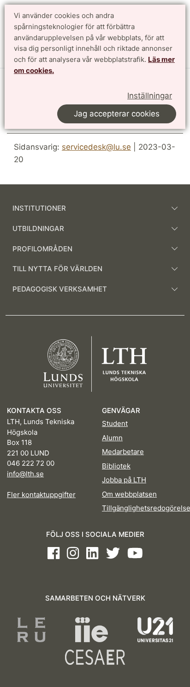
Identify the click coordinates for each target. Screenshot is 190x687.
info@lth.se (25, 473)
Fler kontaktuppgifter (41, 494)
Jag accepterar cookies (117, 113)
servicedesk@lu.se (96, 147)
